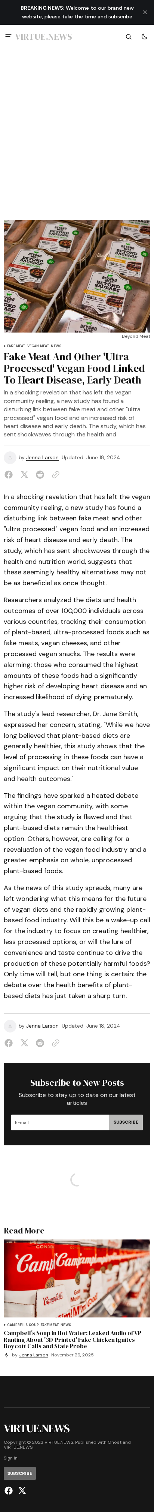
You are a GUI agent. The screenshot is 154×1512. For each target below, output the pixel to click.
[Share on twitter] (24, 475)
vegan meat (38, 346)
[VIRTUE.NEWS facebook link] (9, 1491)
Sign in (11, 1458)
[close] (145, 12)
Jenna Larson (42, 457)
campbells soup (23, 1325)
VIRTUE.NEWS (18, 1447)
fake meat (16, 346)
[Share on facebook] (10, 475)
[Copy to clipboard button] (54, 475)
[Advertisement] (77, 139)
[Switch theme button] (144, 37)
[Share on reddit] (40, 475)
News (56, 346)
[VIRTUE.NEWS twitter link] (21, 1491)
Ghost (114, 1442)
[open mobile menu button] (8, 36)
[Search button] (129, 37)
